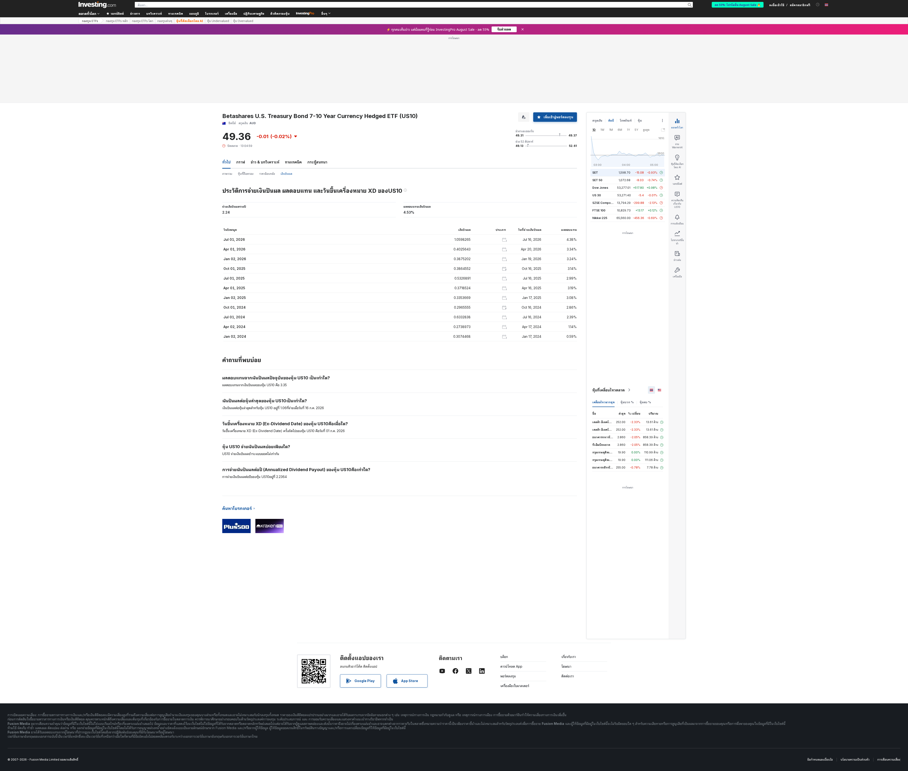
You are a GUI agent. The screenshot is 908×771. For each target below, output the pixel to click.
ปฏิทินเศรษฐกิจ (253, 13)
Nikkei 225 (599, 218)
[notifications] (818, 4)
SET (595, 172)
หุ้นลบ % (645, 402)
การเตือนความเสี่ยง (888, 759)
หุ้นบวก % (627, 402)
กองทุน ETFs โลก (142, 21)
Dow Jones (600, 187)
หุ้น (640, 120)
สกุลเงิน (597, 120)
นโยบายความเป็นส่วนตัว (855, 759)
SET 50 (597, 180)
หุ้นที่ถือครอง (245, 173)
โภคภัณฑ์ (626, 120)
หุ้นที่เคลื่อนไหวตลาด (608, 390)
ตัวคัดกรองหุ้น (280, 13)
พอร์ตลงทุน (508, 676)
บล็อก (504, 657)
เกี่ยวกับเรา (568, 657)
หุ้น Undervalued (218, 21)
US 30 (596, 195)
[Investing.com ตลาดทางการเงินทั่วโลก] (97, 4)
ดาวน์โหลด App (511, 666)
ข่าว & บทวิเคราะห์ (265, 162)
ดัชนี (611, 120)
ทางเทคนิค (293, 162)
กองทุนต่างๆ (164, 21)
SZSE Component (604, 203)
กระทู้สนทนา (317, 162)
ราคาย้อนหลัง (267, 173)
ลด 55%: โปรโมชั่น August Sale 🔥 (738, 4)
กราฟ (240, 162)
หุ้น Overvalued (243, 21)
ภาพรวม (227, 173)
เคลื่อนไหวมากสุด (603, 402)
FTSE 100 (598, 210)
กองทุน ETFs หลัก (117, 21)
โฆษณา (566, 666)
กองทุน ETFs (90, 20)
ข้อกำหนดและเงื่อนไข (820, 759)
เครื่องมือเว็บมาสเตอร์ (514, 686)
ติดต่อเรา (567, 676)
